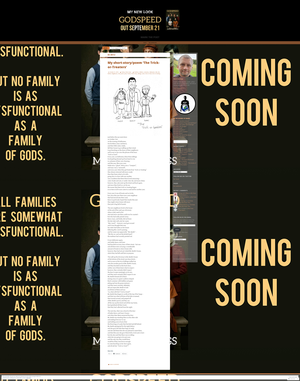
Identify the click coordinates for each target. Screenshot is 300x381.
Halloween (152, 72)
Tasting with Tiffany (183, 193)
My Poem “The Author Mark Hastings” (184, 124)
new (119, 73)
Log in (175, 248)
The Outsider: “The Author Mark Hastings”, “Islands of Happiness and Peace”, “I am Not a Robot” (183, 150)
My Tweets (176, 179)
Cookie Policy (28, 377)
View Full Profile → (179, 88)
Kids (156, 72)
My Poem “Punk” (178, 128)
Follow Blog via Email (182, 217)
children (141, 72)
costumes (146, 72)
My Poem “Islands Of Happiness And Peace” (185, 123)
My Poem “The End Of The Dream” (183, 135)
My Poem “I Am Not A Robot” (181, 121)
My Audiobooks (153, 42)
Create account (178, 246)
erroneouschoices (183, 204)
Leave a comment (114, 364)
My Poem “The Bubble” (180, 137)
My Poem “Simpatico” (179, 130)
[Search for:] (180, 141)
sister (143, 73)
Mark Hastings (178, 79)
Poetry (123, 72)
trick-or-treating (156, 73)
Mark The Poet (150, 37)
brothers (136, 72)
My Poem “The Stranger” (180, 126)
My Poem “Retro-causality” (181, 131)
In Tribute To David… (183, 197)
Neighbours (114, 73)
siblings (139, 73)
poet (125, 73)
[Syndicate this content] (174, 118)
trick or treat (148, 73)
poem (122, 73)
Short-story (128, 72)
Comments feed (178, 252)
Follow (177, 229)
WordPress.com (178, 253)
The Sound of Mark (182, 118)
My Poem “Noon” (178, 133)
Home (144, 42)
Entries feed (177, 250)
